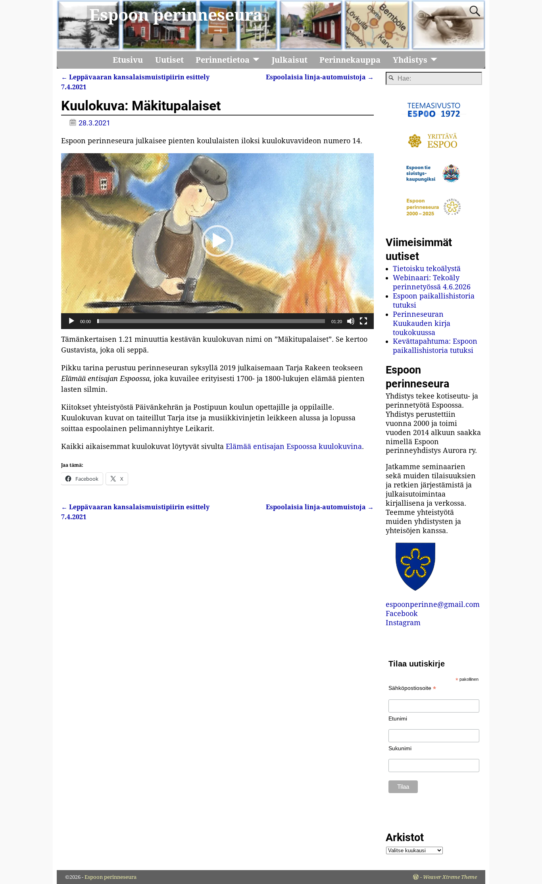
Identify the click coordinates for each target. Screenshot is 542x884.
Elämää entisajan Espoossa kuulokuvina (294, 446)
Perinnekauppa (350, 60)
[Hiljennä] (351, 321)
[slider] (211, 321)
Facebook (402, 613)
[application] (217, 241)
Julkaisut (290, 60)
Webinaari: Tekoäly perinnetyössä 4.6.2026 (432, 282)
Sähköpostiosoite (412, 688)
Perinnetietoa (223, 60)
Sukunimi (399, 748)
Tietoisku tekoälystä (427, 268)
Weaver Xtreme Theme (450, 877)
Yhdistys (410, 60)
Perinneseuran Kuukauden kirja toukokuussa (421, 323)
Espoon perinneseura (176, 15)
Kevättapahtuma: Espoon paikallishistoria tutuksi (435, 345)
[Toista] (71, 321)
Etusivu (128, 60)
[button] (217, 241)
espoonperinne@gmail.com (433, 604)
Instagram (403, 622)
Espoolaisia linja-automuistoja (320, 77)
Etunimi (397, 718)
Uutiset (169, 60)
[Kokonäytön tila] (363, 321)
